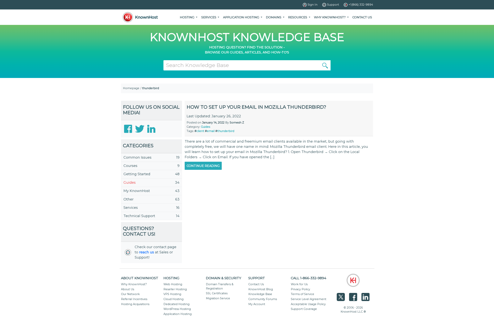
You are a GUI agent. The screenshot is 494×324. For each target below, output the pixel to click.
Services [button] (209, 17)
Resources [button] (298, 17)
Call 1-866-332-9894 (308, 278)
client (200, 131)
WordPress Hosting (177, 309)
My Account (256, 304)
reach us (146, 252)
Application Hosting (177, 314)
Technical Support (139, 216)
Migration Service (218, 298)
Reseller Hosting (175, 289)
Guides (130, 182)
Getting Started (137, 174)
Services (131, 208)
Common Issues (137, 157)
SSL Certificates (217, 293)
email (211, 131)
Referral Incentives (134, 299)
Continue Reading (203, 166)
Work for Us (299, 284)
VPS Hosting (172, 294)
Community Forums (262, 299)
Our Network (130, 294)
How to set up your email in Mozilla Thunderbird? (256, 107)
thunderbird (225, 131)
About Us (127, 289)
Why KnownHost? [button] (330, 17)
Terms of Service (302, 294)
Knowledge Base (260, 294)
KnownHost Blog (260, 289)
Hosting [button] (187, 17)
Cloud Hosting (173, 299)
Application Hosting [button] (241, 17)
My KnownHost (137, 191)
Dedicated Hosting (176, 304)
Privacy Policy (300, 289)
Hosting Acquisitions (135, 304)
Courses (130, 166)
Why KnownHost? (134, 284)
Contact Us (362, 17)
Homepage (131, 88)
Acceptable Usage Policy (308, 304)
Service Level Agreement (308, 299)
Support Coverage (304, 309)
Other (129, 199)
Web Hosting (172, 284)
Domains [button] (274, 17)
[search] (325, 65)
